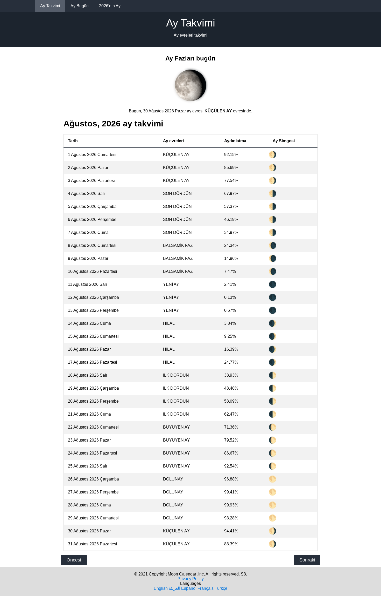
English (161, 588)
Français (205, 588)
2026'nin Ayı (110, 6)
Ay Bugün (79, 6)
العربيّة (174, 588)
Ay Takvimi (50, 6)
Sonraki (307, 560)
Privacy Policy (191, 579)
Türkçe (221, 588)
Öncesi (74, 560)
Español (188, 588)
